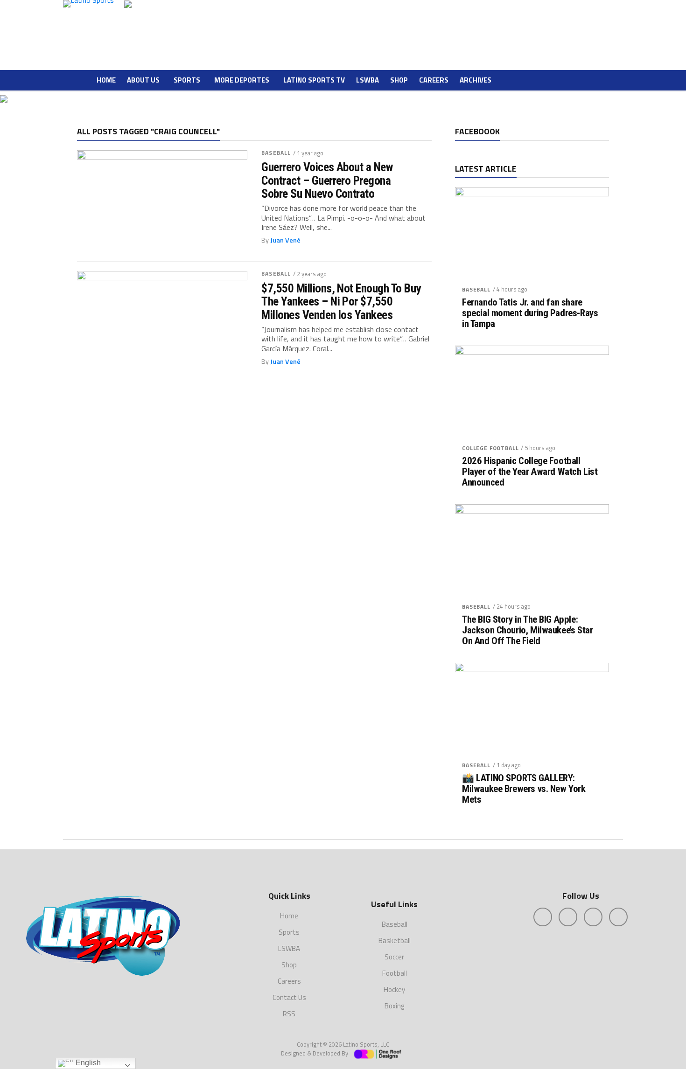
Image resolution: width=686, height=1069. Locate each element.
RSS (289, 1013)
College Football (490, 448)
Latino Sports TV (314, 80)
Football (394, 973)
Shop (399, 80)
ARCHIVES (475, 80)
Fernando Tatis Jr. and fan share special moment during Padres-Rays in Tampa (530, 313)
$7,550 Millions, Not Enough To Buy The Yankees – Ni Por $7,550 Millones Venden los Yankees (341, 301)
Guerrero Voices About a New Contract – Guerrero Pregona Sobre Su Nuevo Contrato (326, 180)
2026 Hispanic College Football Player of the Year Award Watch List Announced (529, 472)
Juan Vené (285, 240)
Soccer (394, 956)
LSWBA (367, 80)
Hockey (394, 989)
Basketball (394, 940)
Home (106, 80)
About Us (143, 80)
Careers (433, 80)
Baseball (276, 152)
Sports (187, 80)
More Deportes (241, 80)
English (87, 1063)
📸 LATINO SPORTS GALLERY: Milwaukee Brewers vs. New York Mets (524, 789)
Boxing (394, 1005)
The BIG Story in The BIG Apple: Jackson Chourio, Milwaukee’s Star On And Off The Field (527, 630)
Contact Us (289, 997)
